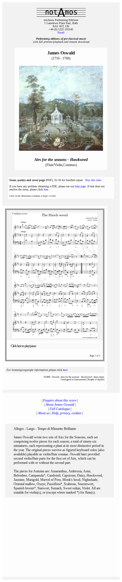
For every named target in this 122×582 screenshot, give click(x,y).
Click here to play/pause (23, 346)
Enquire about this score (59, 400)
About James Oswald (59, 405)
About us (44, 413)
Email (61, 32)
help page (80, 186)
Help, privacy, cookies (66, 413)
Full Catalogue (60, 409)
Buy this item (93, 180)
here (46, 189)
